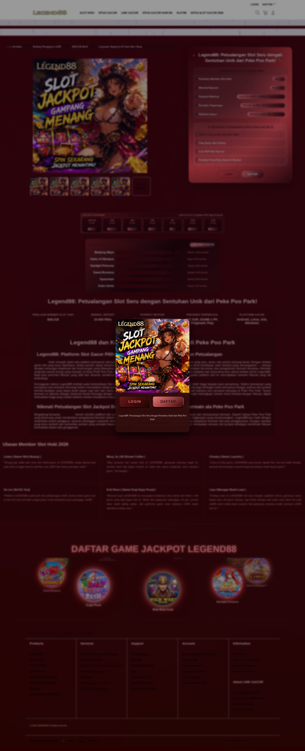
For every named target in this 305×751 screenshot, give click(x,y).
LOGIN (134, 401)
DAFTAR (168, 401)
